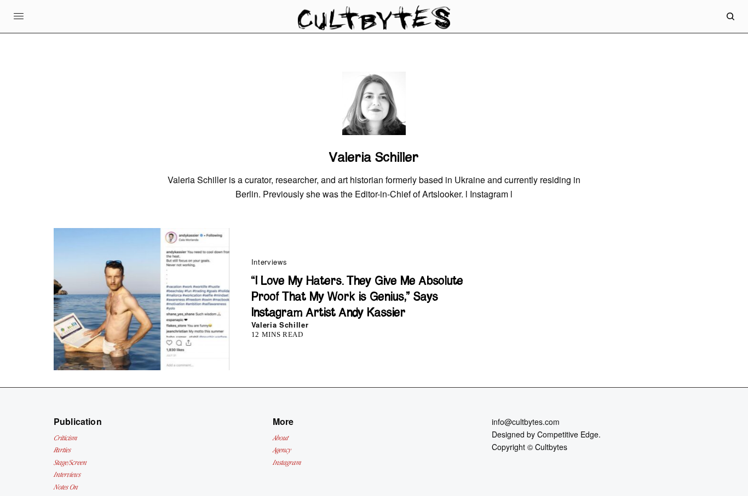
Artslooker (441, 194)
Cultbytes (551, 446)
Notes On (66, 487)
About (280, 437)
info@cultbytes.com (526, 421)
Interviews (269, 261)
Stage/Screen (70, 462)
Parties (62, 449)
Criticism (65, 437)
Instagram (489, 194)
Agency (282, 449)
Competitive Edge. (569, 434)
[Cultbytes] (374, 25)
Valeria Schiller (279, 324)
